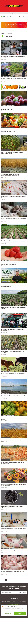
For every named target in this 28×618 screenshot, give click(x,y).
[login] (24, 16)
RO (19, 16)
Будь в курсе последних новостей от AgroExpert (14, 587)
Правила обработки (16, 601)
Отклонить (8, 613)
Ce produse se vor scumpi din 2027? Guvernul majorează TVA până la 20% (12, 130)
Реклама (9, 601)
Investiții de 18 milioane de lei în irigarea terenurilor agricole (13, 396)
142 (21, 580)
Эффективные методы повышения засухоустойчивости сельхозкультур (10, 175)
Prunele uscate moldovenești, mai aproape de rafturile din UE (12, 507)
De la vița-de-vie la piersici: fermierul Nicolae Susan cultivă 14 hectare (13, 485)
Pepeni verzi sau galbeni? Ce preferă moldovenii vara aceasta (14, 418)
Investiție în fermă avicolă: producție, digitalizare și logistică (13, 197)
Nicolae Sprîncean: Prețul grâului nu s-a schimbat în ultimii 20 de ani (13, 440)
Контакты (24, 601)
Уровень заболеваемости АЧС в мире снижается (13, 550)
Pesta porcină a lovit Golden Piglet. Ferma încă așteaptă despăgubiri (12, 572)
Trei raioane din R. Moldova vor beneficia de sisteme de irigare (13, 529)
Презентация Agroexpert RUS (14, 604)
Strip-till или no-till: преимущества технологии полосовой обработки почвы (12, 241)
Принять (20, 613)
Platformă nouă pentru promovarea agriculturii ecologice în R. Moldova (12, 153)
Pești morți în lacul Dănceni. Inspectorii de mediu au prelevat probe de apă (14, 79)
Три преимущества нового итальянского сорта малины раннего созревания (12, 263)
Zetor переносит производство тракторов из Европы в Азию (12, 330)
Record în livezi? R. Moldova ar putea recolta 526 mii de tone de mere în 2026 (13, 108)
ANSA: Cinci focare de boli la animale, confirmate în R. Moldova (13, 219)
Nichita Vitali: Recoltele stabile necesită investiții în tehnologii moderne (13, 285)
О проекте (4, 601)
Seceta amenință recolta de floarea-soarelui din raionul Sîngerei (12, 352)
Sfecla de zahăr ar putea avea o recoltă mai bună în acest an (13, 308)
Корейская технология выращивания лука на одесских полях (12, 463)
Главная (2, 33)
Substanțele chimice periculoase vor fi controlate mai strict (13, 57)
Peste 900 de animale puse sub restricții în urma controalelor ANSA (13, 374)
